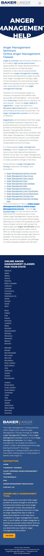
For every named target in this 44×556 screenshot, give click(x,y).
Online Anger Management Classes (21, 55)
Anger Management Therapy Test (20, 196)
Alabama (7, 271)
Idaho (6, 306)
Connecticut (9, 291)
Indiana (7, 313)
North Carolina (9, 363)
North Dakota (9, 365)
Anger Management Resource (19, 188)
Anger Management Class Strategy (21, 183)
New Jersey (8, 355)
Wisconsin (8, 410)
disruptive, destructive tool (14, 108)
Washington (8, 405)
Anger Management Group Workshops (22, 194)
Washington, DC (10, 296)
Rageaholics (8, 120)
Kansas (7, 318)
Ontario (7, 373)
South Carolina (9, 387)
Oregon (7, 376)
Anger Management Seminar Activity (21, 173)
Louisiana (7, 323)
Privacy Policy (18, 547)
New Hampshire (10, 353)
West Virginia (9, 408)
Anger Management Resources (18, 484)
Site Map (27, 547)
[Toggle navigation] (40, 3)
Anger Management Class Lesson (20, 178)
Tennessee (8, 392)
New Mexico (8, 360)
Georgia (7, 301)
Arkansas (7, 281)
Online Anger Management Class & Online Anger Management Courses (21, 206)
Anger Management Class (17, 181)
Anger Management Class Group (20, 176)
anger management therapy (18, 87)
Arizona (7, 278)
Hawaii (6, 304)
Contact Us (8, 487)
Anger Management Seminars (16, 49)
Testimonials (9, 477)
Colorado (7, 288)
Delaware (7, 293)
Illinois (6, 310)
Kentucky (7, 320)
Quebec (7, 382)
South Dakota (9, 390)
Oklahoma (8, 370)
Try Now (9, 536)
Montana (7, 343)
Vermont (7, 400)
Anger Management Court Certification (22, 191)
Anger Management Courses (21, 436)
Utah (6, 398)
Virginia (7, 403)
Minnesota (8, 336)
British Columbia (10, 283)
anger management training (26, 73)
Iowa (6, 315)
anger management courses (15, 113)
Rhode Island (9, 385)
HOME (5, 464)
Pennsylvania (9, 378)
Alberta (7, 276)
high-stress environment (24, 63)
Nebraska (7, 348)
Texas (6, 395)
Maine (6, 326)
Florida (6, 298)
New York (7, 358)
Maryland (7, 328)
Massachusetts (10, 331)
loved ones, (12, 100)
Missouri (7, 341)
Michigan (7, 333)
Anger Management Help (17, 186)
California (8, 286)
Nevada (7, 350)
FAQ (5, 480)
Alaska (6, 273)
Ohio (6, 368)
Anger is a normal (10, 60)
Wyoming (8, 413)
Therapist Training (12, 468)
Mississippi (8, 338)
